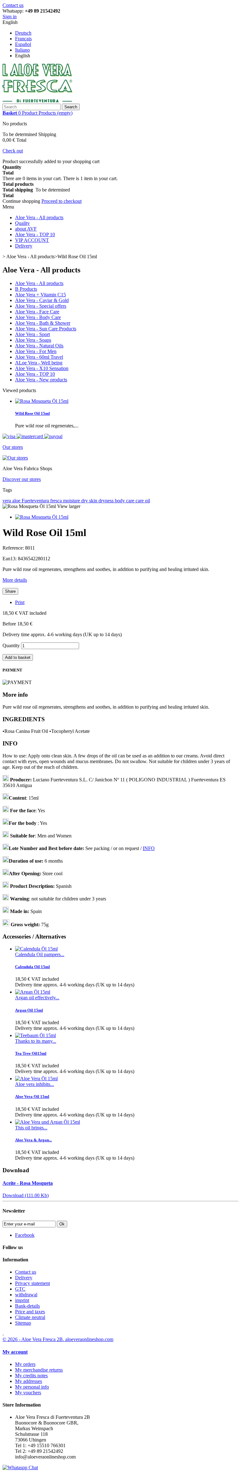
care (140, 500)
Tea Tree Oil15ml (30, 1053)
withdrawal (26, 1294)
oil (147, 500)
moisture (72, 500)
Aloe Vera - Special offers (40, 306)
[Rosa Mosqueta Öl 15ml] (41, 517)
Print (19, 602)
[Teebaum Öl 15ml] (35, 1035)
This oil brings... (31, 1127)
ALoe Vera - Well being (38, 362)
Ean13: (10, 558)
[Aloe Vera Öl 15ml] (36, 1078)
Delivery (23, 245)
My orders (25, 1364)
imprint (22, 1300)
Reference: (14, 548)
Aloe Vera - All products (39, 217)
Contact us (13, 5)
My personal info (32, 1387)
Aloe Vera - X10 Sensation (41, 368)
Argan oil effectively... (37, 997)
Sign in (10, 16)
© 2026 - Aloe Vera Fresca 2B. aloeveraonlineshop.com (58, 1339)
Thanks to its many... (35, 1041)
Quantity (11, 645)
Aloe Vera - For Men (35, 351)
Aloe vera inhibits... (34, 1084)
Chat (32, 1467)
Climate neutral (30, 1317)
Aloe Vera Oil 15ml (32, 1096)
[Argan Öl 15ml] (32, 992)
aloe (17, 500)
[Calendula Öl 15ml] (36, 948)
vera (7, 500)
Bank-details (27, 1306)
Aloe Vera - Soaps (33, 340)
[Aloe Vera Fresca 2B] (37, 100)
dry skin (90, 500)
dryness (107, 500)
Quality (22, 223)
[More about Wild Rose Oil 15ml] (41, 401)
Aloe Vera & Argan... (33, 1140)
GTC (20, 1289)
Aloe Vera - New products (41, 379)
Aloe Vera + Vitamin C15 (40, 294)
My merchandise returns (39, 1370)
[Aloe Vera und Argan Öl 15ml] (47, 1122)
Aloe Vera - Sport (32, 334)
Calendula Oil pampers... (39, 954)
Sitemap (23, 1323)
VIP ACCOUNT (32, 240)
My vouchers (28, 1392)
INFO (149, 848)
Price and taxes (30, 1311)
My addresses (28, 1381)
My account (15, 1352)
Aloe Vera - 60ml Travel (39, 357)
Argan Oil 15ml (29, 1010)
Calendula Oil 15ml (32, 966)
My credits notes (31, 1375)
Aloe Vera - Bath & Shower (42, 323)
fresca (56, 500)
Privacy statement (32, 1283)
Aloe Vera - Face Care (37, 311)
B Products (26, 289)
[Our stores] (15, 457)
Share (10, 591)
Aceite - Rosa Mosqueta (28, 1183)
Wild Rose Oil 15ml (32, 413)
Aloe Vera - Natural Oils (39, 345)
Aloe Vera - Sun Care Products (45, 328)
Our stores (13, 447)
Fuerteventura (36, 500)
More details (15, 580)
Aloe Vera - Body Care (38, 317)
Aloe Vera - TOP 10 (35, 234)
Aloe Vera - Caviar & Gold (42, 300)
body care (125, 500)
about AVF (26, 228)
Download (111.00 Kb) (26, 1195)
